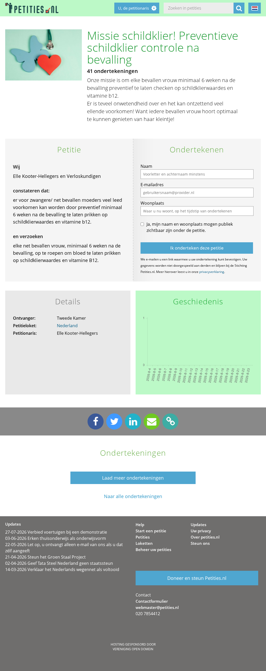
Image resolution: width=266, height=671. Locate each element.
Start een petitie (151, 530)
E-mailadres (152, 184)
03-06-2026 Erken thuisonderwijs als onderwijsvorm (55, 538)
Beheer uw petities (153, 549)
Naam (146, 166)
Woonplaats (152, 203)
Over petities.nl (205, 537)
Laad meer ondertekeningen (133, 478)
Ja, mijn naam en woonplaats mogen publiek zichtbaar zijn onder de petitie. (190, 227)
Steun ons (200, 543)
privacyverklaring (211, 272)
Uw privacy (201, 530)
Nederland (67, 325)
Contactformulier (152, 601)
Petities (143, 537)
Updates (198, 524)
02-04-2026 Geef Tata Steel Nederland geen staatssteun (59, 563)
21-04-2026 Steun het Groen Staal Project (45, 557)
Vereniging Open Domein (133, 649)
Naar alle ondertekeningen (133, 496)
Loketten (144, 543)
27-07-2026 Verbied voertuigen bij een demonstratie (56, 532)
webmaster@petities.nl (157, 607)
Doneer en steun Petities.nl (197, 578)
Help (140, 524)
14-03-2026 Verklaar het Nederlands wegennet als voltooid (62, 569)
